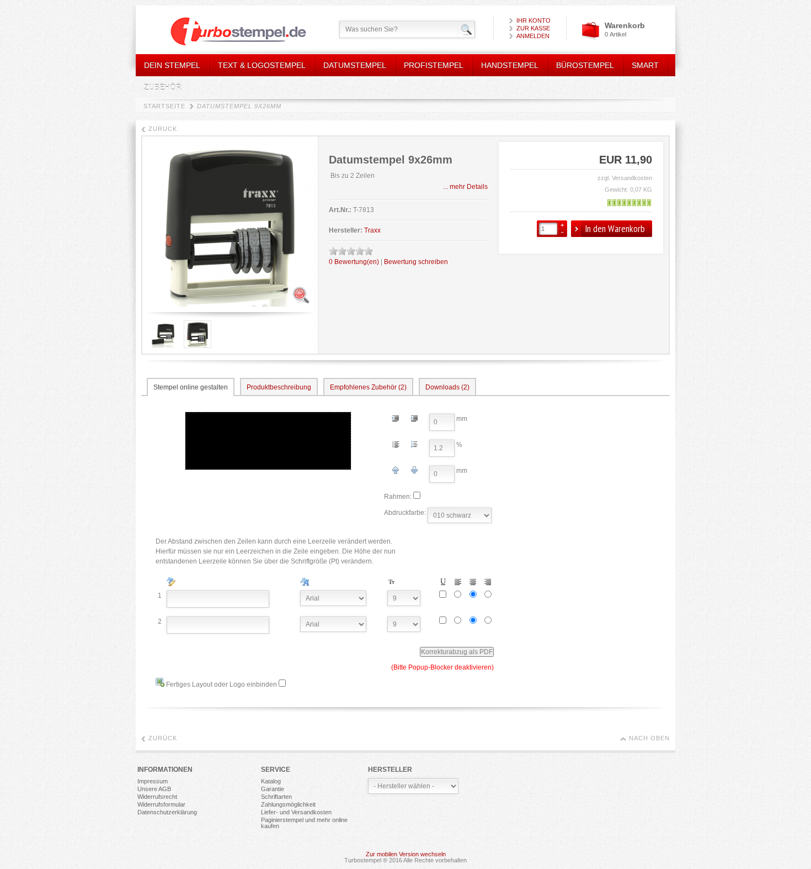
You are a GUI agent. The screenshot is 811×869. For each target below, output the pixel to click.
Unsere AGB (154, 789)
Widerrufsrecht (157, 796)
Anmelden (532, 36)
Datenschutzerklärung (167, 812)
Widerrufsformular (161, 804)
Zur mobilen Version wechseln (406, 854)
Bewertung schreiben (416, 262)
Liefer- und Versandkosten (296, 812)
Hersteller (390, 769)
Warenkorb (625, 25)
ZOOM (301, 295)
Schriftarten (276, 796)
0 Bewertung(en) (354, 262)
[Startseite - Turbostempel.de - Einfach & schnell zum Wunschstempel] (228, 32)
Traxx (372, 230)
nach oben (649, 738)
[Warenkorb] (590, 37)
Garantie (272, 789)
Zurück (162, 128)
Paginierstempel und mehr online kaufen (304, 823)
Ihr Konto (533, 20)
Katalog (271, 781)
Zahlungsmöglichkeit (288, 804)
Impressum (152, 781)
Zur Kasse (533, 28)
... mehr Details (465, 187)
